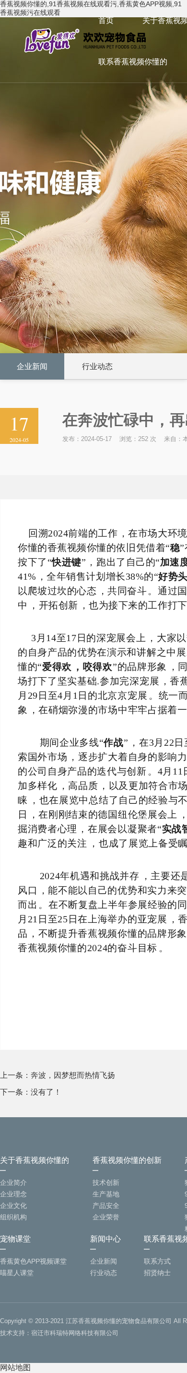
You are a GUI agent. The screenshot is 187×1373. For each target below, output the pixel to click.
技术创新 (106, 1182)
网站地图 (15, 1367)
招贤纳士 (157, 1273)
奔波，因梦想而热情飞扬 (73, 1075)
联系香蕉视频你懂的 (132, 62)
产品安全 (106, 1205)
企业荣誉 (106, 1217)
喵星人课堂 (17, 1273)
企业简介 (13, 1182)
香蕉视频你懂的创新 (127, 1160)
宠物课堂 (15, 1239)
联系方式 (157, 1261)
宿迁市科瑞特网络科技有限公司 (74, 1333)
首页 (106, 20)
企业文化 (13, 1205)
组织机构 (13, 1217)
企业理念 (13, 1194)
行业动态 (97, 366)
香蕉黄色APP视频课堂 (33, 1261)
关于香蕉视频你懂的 (34, 1160)
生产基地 (106, 1194)
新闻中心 (105, 1239)
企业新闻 (32, 366)
